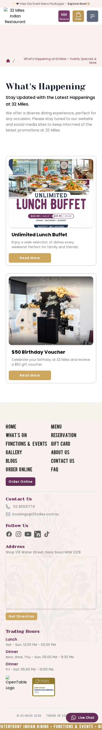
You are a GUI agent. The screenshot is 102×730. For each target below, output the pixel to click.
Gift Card (60, 444)
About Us (60, 452)
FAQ (55, 470)
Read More (30, 258)
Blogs (11, 461)
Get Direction (21, 616)
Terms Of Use (56, 716)
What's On (16, 435)
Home (11, 427)
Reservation (63, 435)
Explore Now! (77, 4)
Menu (56, 427)
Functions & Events (26, 444)
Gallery (14, 452)
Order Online (19, 470)
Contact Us (62, 461)
